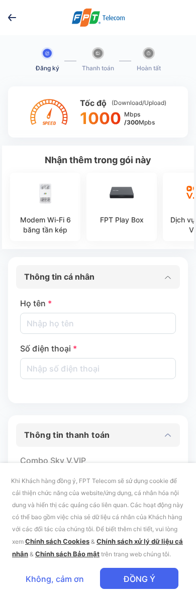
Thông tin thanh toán (67, 435)
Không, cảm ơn (55, 579)
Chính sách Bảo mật (67, 554)
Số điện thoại (48, 348)
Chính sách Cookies (57, 541)
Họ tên (36, 303)
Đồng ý (139, 579)
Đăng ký (47, 68)
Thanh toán (98, 68)
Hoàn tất (149, 68)
